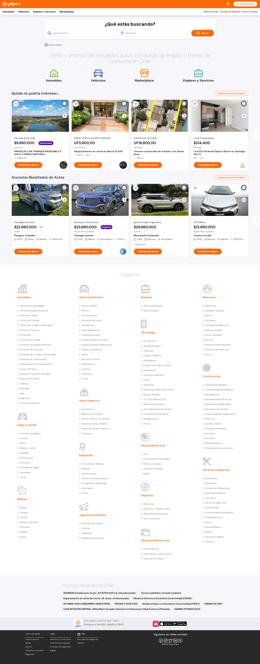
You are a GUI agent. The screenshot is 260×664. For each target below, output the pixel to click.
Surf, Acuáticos (152, 518)
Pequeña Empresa (215, 493)
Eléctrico (210, 418)
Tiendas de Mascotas (217, 325)
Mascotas (209, 297)
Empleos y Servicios (44, 11)
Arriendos (25, 335)
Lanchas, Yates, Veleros (94, 423)
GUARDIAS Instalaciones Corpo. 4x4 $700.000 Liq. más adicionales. (99, 593)
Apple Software (152, 345)
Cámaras (148, 350)
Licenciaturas (89, 473)
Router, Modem (152, 394)
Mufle (85, 354)
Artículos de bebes (92, 523)
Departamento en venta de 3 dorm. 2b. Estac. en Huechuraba (96, 598)
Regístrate (29, 654)
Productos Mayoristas (217, 488)
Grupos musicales (153, 468)
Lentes (23, 517)
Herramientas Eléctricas (218, 399)
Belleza (22, 499)
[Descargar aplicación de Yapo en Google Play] (180, 623)
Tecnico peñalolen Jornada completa (161, 593)
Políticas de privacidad (60, 643)
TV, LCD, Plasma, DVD (155, 399)
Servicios (210, 433)
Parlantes (149, 384)
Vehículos (23, 11)
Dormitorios (26, 457)
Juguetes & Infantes (92, 515)
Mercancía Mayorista (155, 540)
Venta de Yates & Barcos (95, 428)
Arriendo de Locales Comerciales (38, 354)
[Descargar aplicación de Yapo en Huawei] (155, 623)
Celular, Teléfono (153, 355)
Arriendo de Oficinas (31, 349)
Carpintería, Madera (216, 384)
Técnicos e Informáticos (95, 478)
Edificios (24, 383)
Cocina (24, 438)
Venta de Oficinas (29, 320)
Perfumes (25, 527)
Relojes (24, 531)
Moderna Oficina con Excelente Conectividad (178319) (162, 598)
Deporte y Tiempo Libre (157, 508)
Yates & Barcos (89, 400)
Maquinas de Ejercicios (156, 513)
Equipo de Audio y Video (157, 365)
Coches (86, 528)
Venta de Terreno (29, 330)
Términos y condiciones (60, 639)
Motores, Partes (90, 359)
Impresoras (150, 370)
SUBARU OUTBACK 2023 (187, 609)
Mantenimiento (213, 443)
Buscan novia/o (213, 330)
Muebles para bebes (93, 538)
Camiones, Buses (91, 335)
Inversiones (211, 478)
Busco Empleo (151, 310)
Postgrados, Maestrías (94, 483)
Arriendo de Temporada (33, 359)
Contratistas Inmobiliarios (219, 389)
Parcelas (24, 388)
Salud (208, 531)
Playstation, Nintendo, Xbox (159, 389)
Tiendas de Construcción (219, 448)
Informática (150, 360)
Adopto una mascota (217, 349)
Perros (208, 339)
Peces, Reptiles (213, 335)
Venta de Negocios (215, 502)
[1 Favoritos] (195, 188)
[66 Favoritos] (195, 104)
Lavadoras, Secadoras (156, 414)
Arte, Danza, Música (92, 463)
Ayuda (28, 643)
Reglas (53, 650)
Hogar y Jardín (27, 425)
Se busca (25, 462)
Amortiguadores (91, 330)
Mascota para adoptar (218, 344)
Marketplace (67, 11)
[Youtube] (180, 640)
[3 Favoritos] (16, 104)
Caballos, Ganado (215, 310)
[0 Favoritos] (76, 104)
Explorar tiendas (211, 12)
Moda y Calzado (29, 522)
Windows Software (154, 404)
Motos (85, 310)
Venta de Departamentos (34, 310)
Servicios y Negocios (216, 470)
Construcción (212, 376)
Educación (86, 455)
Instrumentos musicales (157, 458)
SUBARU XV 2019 (213, 603)
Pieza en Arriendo (29, 378)
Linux (146, 379)
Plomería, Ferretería (215, 428)
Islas (22, 393)
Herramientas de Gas (216, 409)
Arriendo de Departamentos (35, 344)
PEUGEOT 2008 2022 (126, 603)
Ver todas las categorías (87, 639)
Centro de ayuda (249, 12)
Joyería (24, 512)
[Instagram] (165, 640)
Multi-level (211, 483)
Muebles (24, 452)
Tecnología (148, 332)
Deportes (147, 495)
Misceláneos (212, 394)
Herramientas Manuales (218, 404)
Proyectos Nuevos (30, 403)
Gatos (208, 315)
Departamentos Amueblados (36, 364)
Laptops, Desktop (153, 375)
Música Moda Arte (153, 445)
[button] (64, 116)
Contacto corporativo (34, 650)
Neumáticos (88, 364)
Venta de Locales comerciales (36, 325)
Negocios (25, 398)
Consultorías (212, 507)
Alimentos (210, 305)
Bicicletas (149, 504)
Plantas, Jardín (28, 448)
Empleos (146, 297)
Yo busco (87, 433)
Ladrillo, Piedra (213, 423)
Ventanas (25, 472)
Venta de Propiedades (32, 305)
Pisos (23, 443)
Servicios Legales (214, 536)
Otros (23, 477)
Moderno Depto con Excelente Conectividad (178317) (171, 603)
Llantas (86, 369)
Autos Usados (89, 305)
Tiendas (80, 643)
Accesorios (88, 325)
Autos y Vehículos (91, 297)
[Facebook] (160, 640)
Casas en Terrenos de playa (35, 373)
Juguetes (87, 533)
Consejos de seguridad (230, 12)
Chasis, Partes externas (95, 339)
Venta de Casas (28, 315)
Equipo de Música (91, 349)
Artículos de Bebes (30, 433)
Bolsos (23, 507)
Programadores (213, 517)
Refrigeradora (151, 418)
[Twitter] (170, 640)
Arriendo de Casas (30, 339)
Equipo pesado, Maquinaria (96, 344)
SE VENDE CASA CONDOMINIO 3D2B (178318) (86, 603)
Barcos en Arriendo (92, 414)
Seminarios (88, 488)
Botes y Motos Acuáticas (96, 418)
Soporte (28, 647)
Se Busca (87, 373)
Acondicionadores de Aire (158, 409)
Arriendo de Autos (92, 320)
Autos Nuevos (89, 315)
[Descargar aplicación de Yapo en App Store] (166, 623)
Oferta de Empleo (153, 305)
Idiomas (86, 468)
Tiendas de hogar (29, 467)
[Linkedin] (175, 640)
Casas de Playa (28, 369)
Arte (146, 454)
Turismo (209, 541)
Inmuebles (8, 11)
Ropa (23, 536)
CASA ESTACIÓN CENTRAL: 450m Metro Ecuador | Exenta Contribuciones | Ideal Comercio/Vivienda (116, 609)
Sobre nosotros (32, 639)
